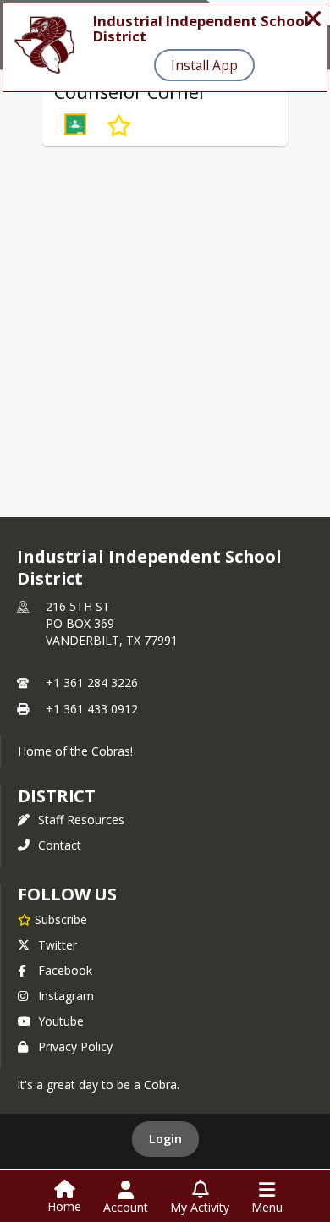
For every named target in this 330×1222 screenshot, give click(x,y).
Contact (59, 845)
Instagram (66, 996)
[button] (75, 126)
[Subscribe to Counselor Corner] (118, 126)
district (57, 795)
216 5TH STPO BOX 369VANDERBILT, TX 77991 (112, 623)
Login (165, 1139)
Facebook (65, 970)
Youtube (61, 1021)
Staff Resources (81, 820)
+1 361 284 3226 (92, 682)
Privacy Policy (75, 1046)
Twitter (57, 945)
